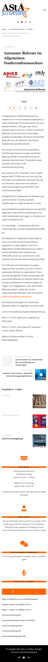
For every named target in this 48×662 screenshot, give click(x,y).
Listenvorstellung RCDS (12, 625)
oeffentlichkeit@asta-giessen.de (16, 296)
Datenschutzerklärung (28, 652)
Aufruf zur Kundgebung (12, 438)
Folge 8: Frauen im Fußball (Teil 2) (16, 604)
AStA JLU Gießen (27, 649)
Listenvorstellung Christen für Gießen (18, 620)
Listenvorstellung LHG (11, 631)
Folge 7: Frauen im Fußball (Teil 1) (16, 609)
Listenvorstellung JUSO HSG (14, 636)
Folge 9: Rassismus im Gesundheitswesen (20, 599)
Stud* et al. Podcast (25, 591)
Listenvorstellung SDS (11, 615)
